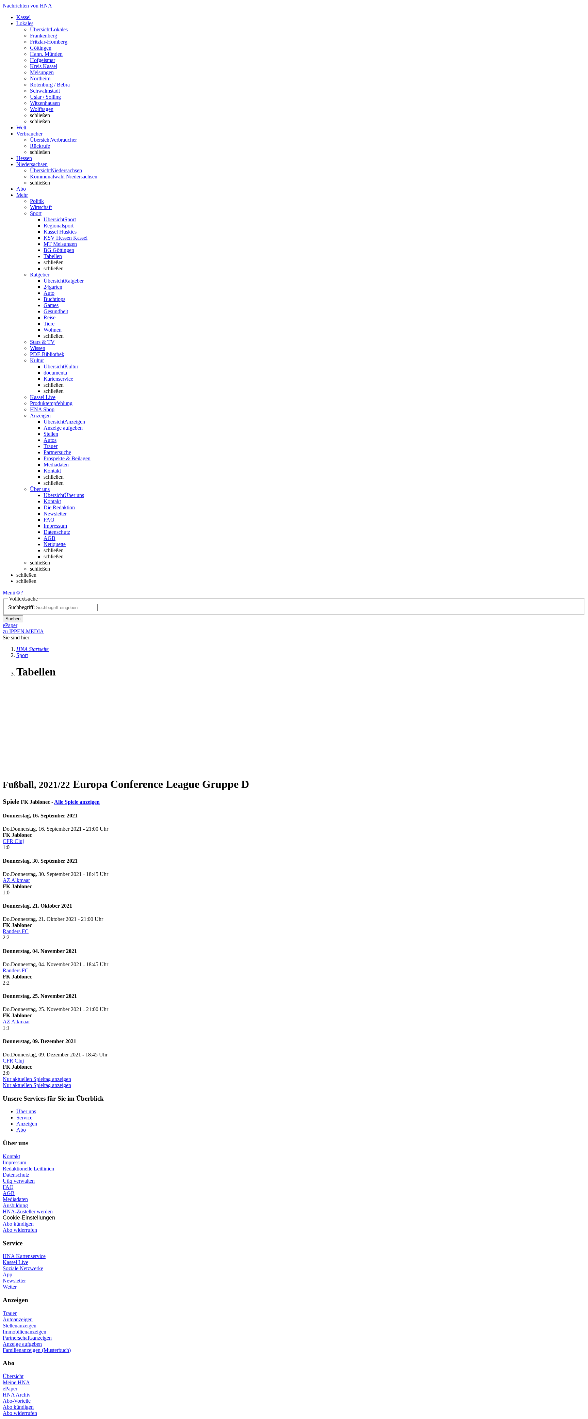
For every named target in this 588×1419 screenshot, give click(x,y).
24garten (53, 287)
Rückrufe (40, 146)
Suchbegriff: (21, 607)
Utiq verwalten (19, 1181)
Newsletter (55, 513)
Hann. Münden (46, 54)
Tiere (49, 323)
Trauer (51, 446)
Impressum (55, 526)
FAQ (49, 520)
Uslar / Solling (45, 97)
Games (51, 305)
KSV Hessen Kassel (65, 238)
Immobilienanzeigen (24, 1332)
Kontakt (52, 471)
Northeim (40, 78)
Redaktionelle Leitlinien (28, 1168)
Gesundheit (56, 311)
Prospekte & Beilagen (67, 458)
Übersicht (13, 1376)
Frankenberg (43, 35)
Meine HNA (16, 1382)
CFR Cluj (13, 841)
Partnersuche (57, 452)
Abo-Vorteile (17, 1401)
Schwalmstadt (45, 91)
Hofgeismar (42, 60)
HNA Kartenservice (24, 1256)
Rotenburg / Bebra (50, 84)
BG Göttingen (59, 250)
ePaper (10, 1388)
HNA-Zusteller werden (28, 1211)
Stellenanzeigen (19, 1325)
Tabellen (53, 256)
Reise (49, 317)
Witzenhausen (45, 103)
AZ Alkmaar (16, 880)
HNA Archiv (17, 1395)
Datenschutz (57, 532)
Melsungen (42, 72)
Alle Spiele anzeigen (77, 802)
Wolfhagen (41, 109)
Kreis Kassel (43, 66)
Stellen (51, 434)
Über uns (26, 1111)
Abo (21, 1130)
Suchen (12, 618)
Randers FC (16, 931)
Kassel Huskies (60, 232)
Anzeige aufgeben (63, 428)
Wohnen (53, 330)
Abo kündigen (18, 1224)
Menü (9, 592)
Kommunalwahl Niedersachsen (63, 176)
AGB (49, 538)
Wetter (10, 1287)
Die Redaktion (59, 507)
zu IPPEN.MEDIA (23, 631)
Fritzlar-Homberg (48, 42)
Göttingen (40, 48)
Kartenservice (58, 379)
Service (24, 1117)
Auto (49, 293)
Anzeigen (26, 1124)
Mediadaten (56, 464)
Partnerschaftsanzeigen (27, 1338)
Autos (50, 440)
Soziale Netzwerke (23, 1268)
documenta (55, 373)
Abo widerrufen (20, 1230)
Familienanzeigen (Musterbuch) (37, 1350)
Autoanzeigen (18, 1319)
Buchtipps (54, 299)
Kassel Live (15, 1262)
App (7, 1274)
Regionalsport (59, 225)
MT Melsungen (60, 244)
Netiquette (55, 544)
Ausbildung (15, 1205)
